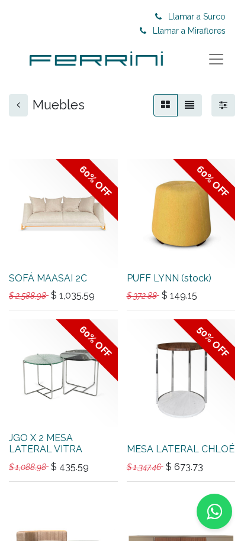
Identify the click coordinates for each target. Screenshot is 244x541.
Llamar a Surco (197, 16)
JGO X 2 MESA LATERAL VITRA (45, 443)
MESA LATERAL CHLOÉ (181, 449)
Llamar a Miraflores (189, 30)
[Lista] (189, 105)
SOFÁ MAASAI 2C (48, 278)
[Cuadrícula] (165, 105)
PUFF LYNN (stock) (169, 278)
